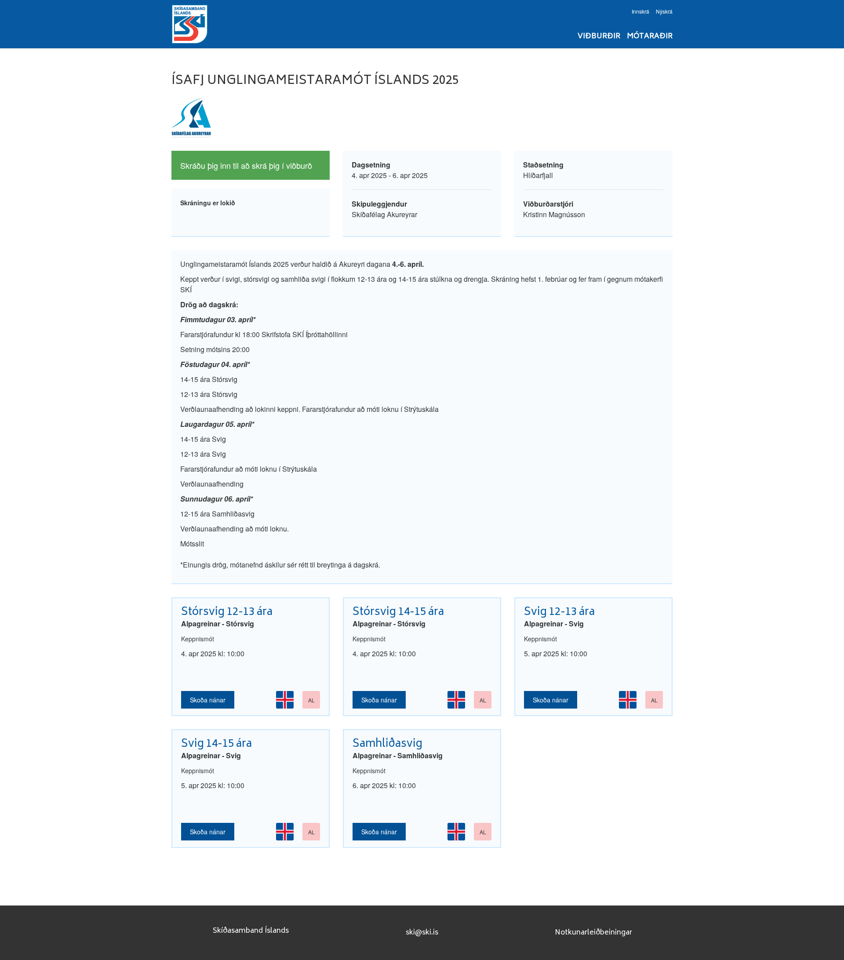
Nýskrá (664, 11)
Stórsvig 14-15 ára (398, 612)
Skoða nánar (208, 699)
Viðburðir (599, 36)
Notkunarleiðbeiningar (593, 933)
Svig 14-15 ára (216, 744)
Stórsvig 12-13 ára (227, 612)
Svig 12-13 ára (559, 612)
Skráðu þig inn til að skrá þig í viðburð (246, 165)
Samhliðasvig (387, 744)
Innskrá (640, 11)
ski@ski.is (422, 933)
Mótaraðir (650, 36)
